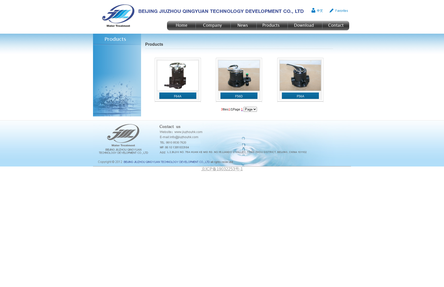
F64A (177, 96)
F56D (239, 96)
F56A (300, 96)
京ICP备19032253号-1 (222, 169)
